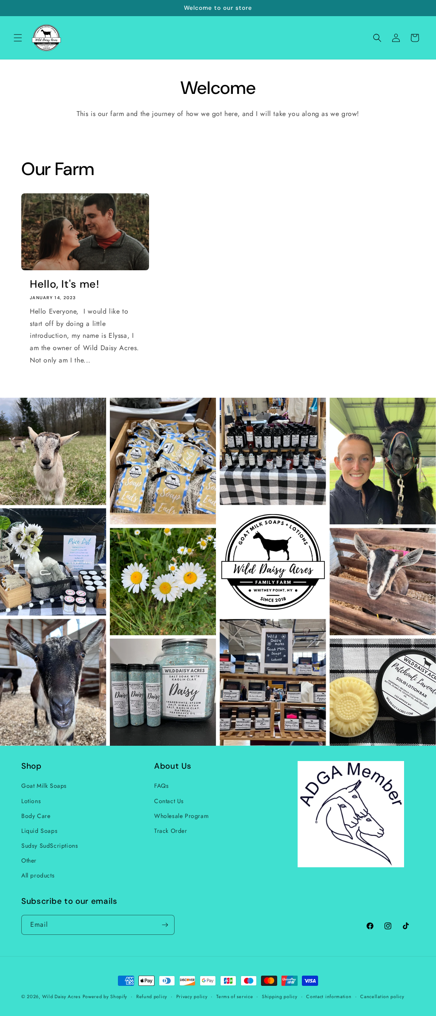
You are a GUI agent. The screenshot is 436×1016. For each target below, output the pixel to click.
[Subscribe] (164, 925)
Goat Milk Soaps (44, 785)
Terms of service (234, 996)
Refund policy (151, 996)
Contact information (328, 996)
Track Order (170, 830)
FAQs (161, 785)
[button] (18, 37)
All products (37, 875)
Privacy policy (192, 996)
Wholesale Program (181, 816)
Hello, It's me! (64, 284)
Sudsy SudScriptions (49, 845)
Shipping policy (280, 996)
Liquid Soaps (39, 830)
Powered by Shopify (105, 996)
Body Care (35, 816)
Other (29, 860)
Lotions (31, 801)
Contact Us (169, 801)
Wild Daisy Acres (61, 996)
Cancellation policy (382, 996)
